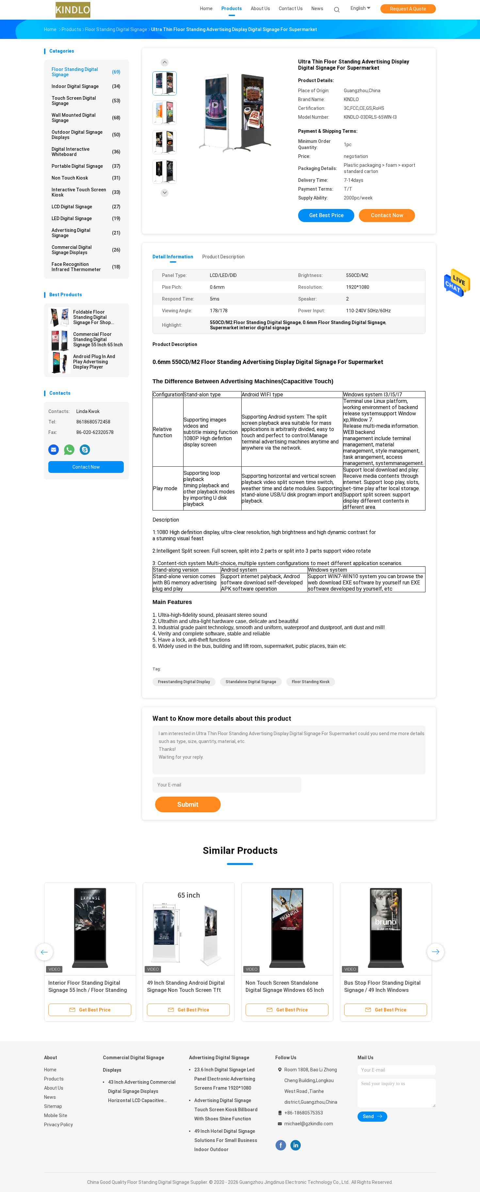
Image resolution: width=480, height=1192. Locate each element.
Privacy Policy (58, 1124)
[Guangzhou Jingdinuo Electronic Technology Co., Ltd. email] (53, 449)
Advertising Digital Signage (86, 233)
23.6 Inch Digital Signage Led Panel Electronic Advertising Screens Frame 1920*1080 (224, 1079)
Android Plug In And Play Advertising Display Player (94, 362)
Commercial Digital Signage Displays (86, 250)
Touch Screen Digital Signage (86, 100)
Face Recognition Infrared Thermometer (86, 267)
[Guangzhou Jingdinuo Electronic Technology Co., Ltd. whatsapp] (69, 449)
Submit (188, 804)
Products (54, 1078)
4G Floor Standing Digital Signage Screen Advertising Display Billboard (385, 990)
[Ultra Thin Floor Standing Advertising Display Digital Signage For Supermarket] (235, 113)
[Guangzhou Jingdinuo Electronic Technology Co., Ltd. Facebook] (280, 1145)
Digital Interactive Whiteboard (86, 152)
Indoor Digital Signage (86, 86)
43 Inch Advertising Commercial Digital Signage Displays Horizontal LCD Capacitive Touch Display (142, 1092)
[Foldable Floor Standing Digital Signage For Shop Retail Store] (59, 318)
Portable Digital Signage (86, 166)
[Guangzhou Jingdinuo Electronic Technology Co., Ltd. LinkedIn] (295, 1145)
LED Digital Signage (86, 218)
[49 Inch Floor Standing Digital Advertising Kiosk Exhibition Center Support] (90, 928)
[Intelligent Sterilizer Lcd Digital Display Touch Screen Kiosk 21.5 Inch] (287, 928)
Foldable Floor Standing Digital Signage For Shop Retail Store (92, 317)
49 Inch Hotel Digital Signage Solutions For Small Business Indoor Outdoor (225, 1140)
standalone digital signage (251, 682)
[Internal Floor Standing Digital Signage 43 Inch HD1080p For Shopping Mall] (188, 928)
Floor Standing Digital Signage (86, 72)
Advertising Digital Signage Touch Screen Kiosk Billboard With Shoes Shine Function (226, 1109)
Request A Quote (408, 8)
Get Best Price (326, 215)
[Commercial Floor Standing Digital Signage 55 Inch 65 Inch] (59, 340)
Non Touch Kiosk (86, 178)
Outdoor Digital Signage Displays (86, 135)
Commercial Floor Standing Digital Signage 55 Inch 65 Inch (98, 339)
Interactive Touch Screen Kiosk (86, 192)
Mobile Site (55, 1115)
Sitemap (53, 1106)
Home (50, 1069)
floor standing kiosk (310, 682)
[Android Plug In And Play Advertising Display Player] (59, 363)
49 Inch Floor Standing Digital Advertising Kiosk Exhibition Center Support (84, 990)
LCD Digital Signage (86, 206)
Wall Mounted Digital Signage (86, 117)
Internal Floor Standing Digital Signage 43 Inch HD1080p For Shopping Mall (183, 990)
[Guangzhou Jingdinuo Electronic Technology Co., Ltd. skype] (85, 449)
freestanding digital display (184, 682)
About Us (53, 1088)
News (50, 1097)
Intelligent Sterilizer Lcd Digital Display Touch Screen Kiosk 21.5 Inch (284, 990)
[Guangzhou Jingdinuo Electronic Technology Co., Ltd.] (73, 10)
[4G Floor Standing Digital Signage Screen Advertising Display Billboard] (386, 928)
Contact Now (86, 467)
